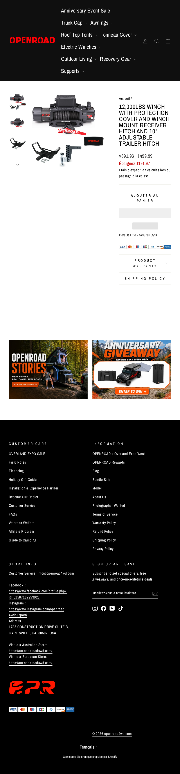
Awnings (100, 22)
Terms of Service (105, 514)
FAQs (13, 514)
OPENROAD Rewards (108, 462)
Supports (71, 71)
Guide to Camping (22, 540)
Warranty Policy (104, 522)
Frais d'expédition (132, 169)
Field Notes (17, 462)
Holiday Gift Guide (23, 479)
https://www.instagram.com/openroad (36, 608)
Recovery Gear (116, 59)
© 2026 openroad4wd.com (112, 733)
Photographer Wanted (108, 505)
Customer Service (22, 505)
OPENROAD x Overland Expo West (118, 453)
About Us (99, 496)
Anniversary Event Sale (85, 10)
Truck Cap (72, 22)
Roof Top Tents (77, 34)
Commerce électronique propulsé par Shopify (90, 757)
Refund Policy (102, 531)
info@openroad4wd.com (56, 573)
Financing (16, 470)
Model (97, 488)
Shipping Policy (145, 278)
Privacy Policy (102, 548)
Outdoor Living (77, 59)
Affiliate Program (21, 531)
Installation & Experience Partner (33, 488)
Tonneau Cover (117, 34)
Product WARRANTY (145, 263)
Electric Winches (79, 46)
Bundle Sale (101, 479)
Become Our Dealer (23, 496)
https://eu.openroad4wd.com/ (30, 662)
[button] (145, 213)
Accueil (124, 98)
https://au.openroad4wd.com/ (30, 650)
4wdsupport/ (18, 614)
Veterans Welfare (21, 522)
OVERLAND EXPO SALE (27, 453)
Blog (95, 470)
